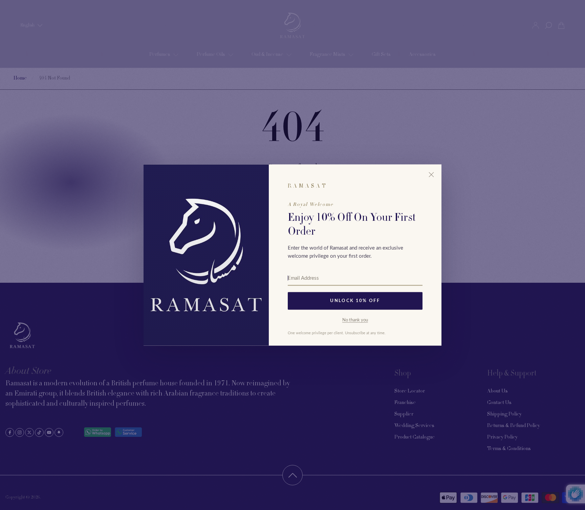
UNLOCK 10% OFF (355, 301)
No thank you (355, 320)
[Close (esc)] (431, 174)
